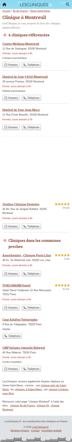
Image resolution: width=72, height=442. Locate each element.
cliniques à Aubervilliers (28, 389)
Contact (35, 430)
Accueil (4, 4)
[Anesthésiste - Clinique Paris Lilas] (36, 260)
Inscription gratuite (52, 430)
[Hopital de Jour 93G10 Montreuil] (36, 83)
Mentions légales (20, 430)
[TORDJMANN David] (36, 292)
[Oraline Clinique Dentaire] (36, 211)
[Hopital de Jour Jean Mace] (36, 115)
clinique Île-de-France (22, 405)
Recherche (67, 4)
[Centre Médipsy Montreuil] (36, 50)
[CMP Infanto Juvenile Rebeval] (36, 354)
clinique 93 (43, 405)
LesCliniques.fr (40, 427)
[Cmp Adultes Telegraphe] (36, 324)
